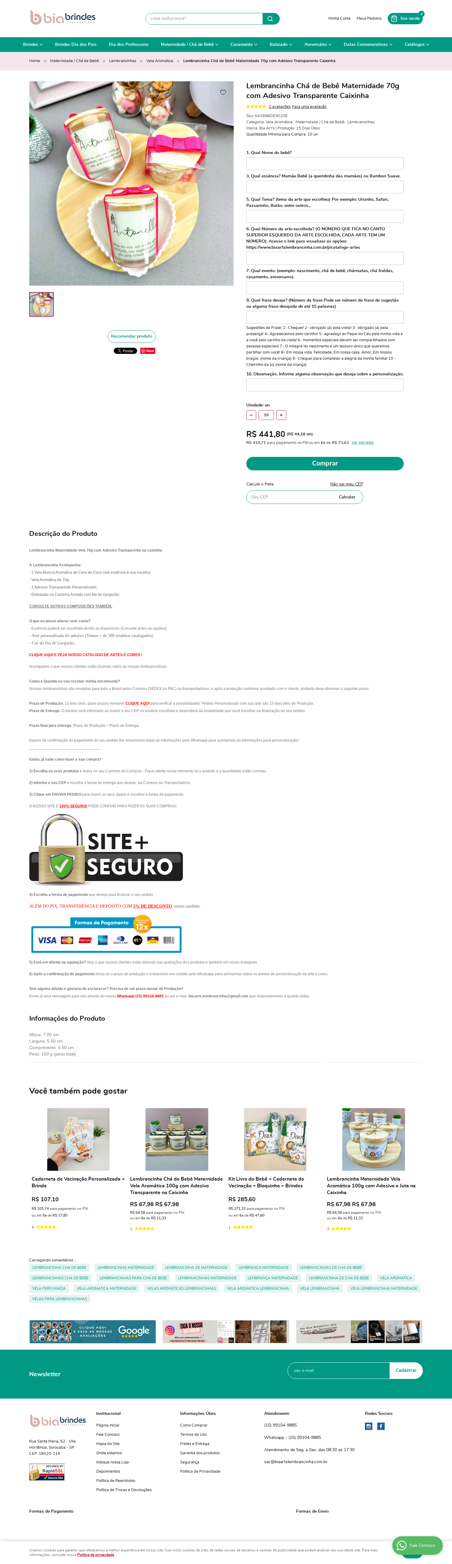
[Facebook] (381, 1426)
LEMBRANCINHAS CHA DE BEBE (60, 1278)
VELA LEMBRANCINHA (319, 1288)
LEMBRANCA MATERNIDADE (264, 1267)
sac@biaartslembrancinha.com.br (295, 1462)
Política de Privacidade (200, 1472)
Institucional (108, 1414)
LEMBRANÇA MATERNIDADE (273, 1278)
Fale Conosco (108, 1435)
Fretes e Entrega (194, 1444)
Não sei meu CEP (346, 484)
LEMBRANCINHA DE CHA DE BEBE (339, 1278)
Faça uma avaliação (309, 107)
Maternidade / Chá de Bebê (187, 44)
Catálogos (415, 44)
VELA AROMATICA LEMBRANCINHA (258, 1288)
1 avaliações (280, 107)
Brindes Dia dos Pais (76, 44)
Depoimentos (108, 1472)
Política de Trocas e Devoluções (124, 1490)
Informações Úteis (198, 1414)
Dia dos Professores (129, 44)
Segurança (189, 1462)
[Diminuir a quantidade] (251, 415)
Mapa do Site (108, 1444)
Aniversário (315, 44)
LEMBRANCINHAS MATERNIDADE (207, 1278)
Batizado (278, 44)
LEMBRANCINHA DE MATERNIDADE (196, 1267)
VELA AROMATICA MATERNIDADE (106, 1288)
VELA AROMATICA (396, 1278)
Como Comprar (194, 1425)
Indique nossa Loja (112, 1462)
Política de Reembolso (115, 1481)
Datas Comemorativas (366, 44)
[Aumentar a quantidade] (281, 415)
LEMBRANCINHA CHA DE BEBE (59, 1267)
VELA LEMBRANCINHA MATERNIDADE (384, 1288)
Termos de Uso (193, 1435)
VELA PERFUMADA (49, 1288)
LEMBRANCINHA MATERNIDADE (125, 1267)
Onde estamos (109, 1453)
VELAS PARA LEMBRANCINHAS (59, 1299)
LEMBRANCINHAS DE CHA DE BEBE (331, 1267)
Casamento (242, 44)
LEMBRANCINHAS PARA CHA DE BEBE (133, 1278)
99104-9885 (280, 1425)
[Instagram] (368, 1426)
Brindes (30, 44)
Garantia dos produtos (200, 1453)
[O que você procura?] (271, 18)
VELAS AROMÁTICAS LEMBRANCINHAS (181, 1288)
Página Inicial (107, 1425)
